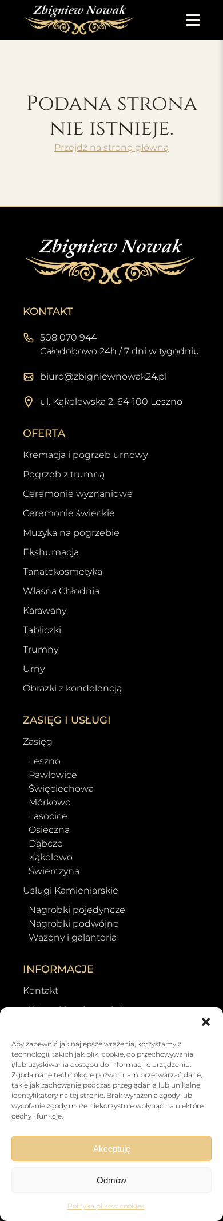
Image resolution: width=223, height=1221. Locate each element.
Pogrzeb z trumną (64, 474)
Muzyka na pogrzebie (71, 532)
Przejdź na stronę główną (111, 147)
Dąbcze (46, 843)
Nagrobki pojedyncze (77, 909)
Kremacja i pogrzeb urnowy (85, 454)
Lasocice (48, 816)
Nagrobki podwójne (74, 923)
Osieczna (49, 829)
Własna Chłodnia (61, 591)
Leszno (45, 761)
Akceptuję (111, 1148)
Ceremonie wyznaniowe (78, 493)
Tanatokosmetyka (62, 571)
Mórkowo (50, 802)
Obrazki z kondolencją (72, 688)
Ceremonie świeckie (69, 513)
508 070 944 (68, 337)
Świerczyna (54, 871)
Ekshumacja (51, 552)
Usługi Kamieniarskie (70, 890)
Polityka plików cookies (106, 1206)
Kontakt (40, 990)
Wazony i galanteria (73, 937)
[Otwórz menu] (193, 20)
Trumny (40, 649)
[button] (206, 1022)
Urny (34, 668)
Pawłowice (53, 774)
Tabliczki (42, 630)
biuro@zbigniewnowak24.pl (103, 376)
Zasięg (38, 741)
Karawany (44, 610)
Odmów (111, 1180)
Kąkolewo (51, 857)
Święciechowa (61, 788)
